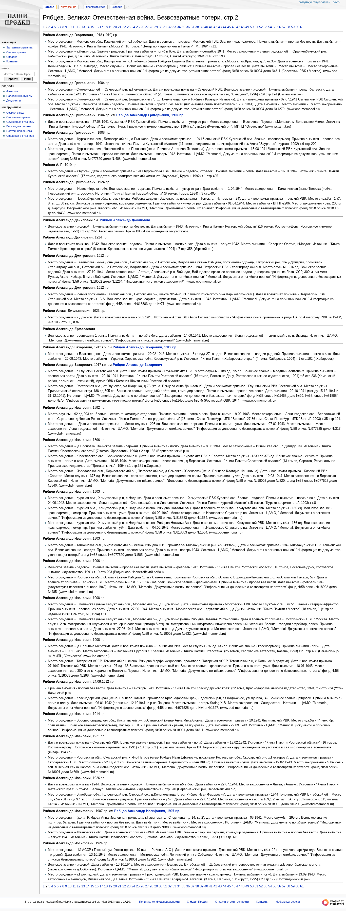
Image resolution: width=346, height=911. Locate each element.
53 (265, 27)
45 (229, 27)
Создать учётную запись (314, 2)
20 (115, 27)
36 (188, 27)
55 (274, 27)
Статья (49, 6)
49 (247, 27)
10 (69, 27)
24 (133, 27)
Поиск (5, 68)
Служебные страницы (20, 121)
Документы (13, 100)
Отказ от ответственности (232, 901)
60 (297, 27)
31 (165, 27)
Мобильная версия (288, 901)
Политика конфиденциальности (159, 901)
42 (215, 27)
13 (83, 27)
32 (169, 27)
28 (151, 27)
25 (138, 27)
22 (124, 27)
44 (224, 27)
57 (283, 27)
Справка (11, 56)
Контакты (12, 61)
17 (101, 27)
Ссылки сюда (15, 112)
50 (252, 27)
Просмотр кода (95, 6)
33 (174, 27)
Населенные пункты (19, 95)
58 (288, 27)
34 (179, 27)
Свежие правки (16, 52)
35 (183, 27)
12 (78, 27)
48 (242, 27)
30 (160, 27)
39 (201, 27)
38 (197, 27)
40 (206, 27)
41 (211, 27)
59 (293, 27)
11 (74, 27)
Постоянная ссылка (19, 130)
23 (128, 27)
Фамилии (12, 91)
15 (92, 27)
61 (302, 27)
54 (270, 27)
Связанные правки (18, 117)
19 (110, 27)
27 (147, 27)
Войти (336, 2)
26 (142, 27)
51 (256, 27)
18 (106, 27)
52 (261, 27)
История (117, 6)
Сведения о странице (20, 135)
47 (238, 27)
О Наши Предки (197, 901)
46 (233, 27)
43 (220, 27)
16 (97, 27)
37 (192, 27)
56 (279, 27)
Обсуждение (68, 6)
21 (119, 27)
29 (156, 27)
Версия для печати (18, 126)
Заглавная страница (19, 47)
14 (87, 27)
